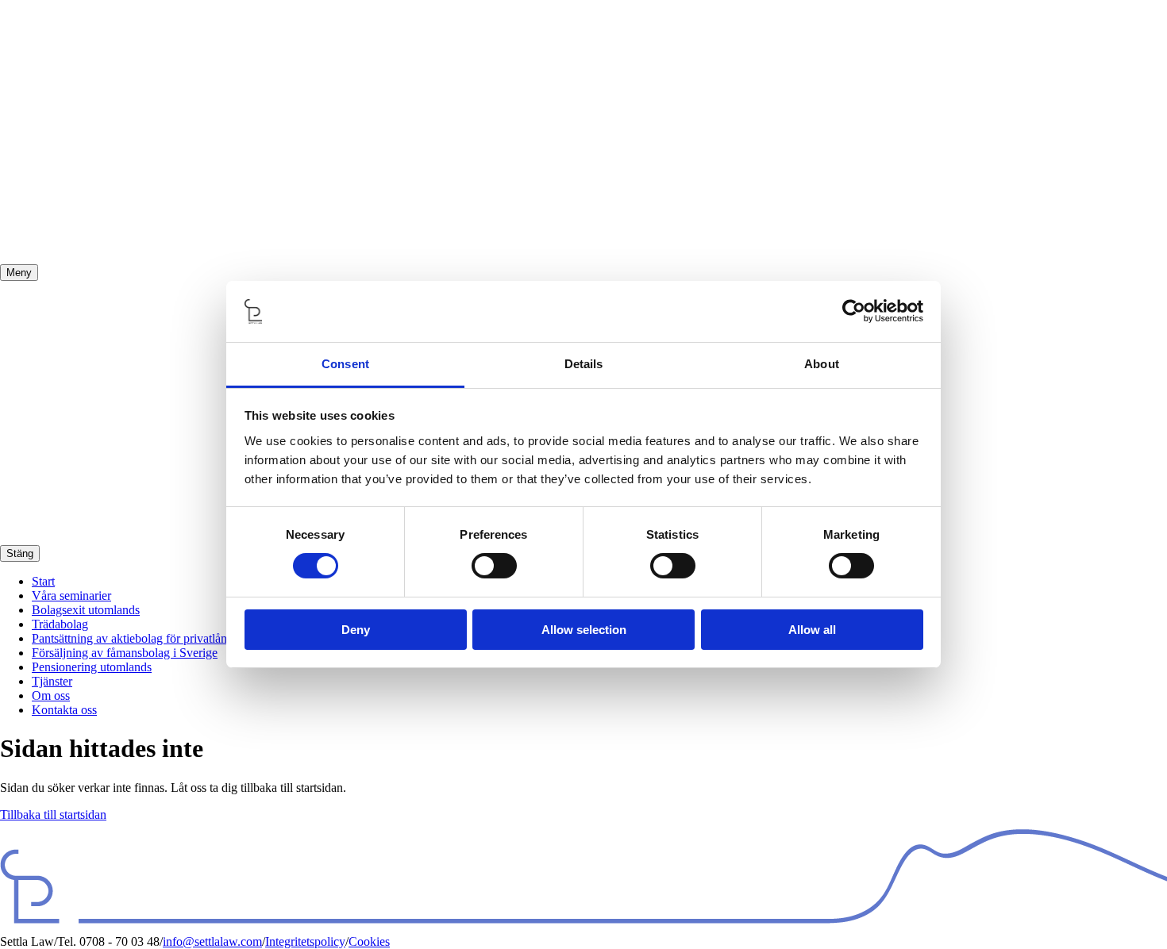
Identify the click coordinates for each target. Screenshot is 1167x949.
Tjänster (52, 681)
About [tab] (821, 364)
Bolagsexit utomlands (86, 610)
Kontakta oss (64, 710)
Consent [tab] (345, 364)
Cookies (369, 941)
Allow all (812, 629)
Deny (355, 629)
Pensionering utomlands (92, 667)
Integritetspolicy (305, 941)
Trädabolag (60, 624)
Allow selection (583, 629)
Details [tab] (583, 364)
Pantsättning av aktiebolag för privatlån (129, 638)
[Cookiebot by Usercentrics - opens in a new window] (853, 311)
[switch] (494, 565)
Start (43, 581)
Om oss (51, 695)
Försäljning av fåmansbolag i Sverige (125, 652)
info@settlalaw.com (212, 941)
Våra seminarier (71, 595)
